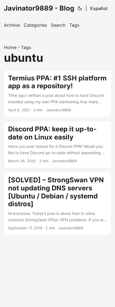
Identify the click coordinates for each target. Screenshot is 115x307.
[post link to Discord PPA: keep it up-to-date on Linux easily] (57, 144)
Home (10, 47)
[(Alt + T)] (79, 8)
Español (98, 8)
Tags (26, 47)
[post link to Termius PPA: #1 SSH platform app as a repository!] (57, 93)
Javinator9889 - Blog (39, 8)
